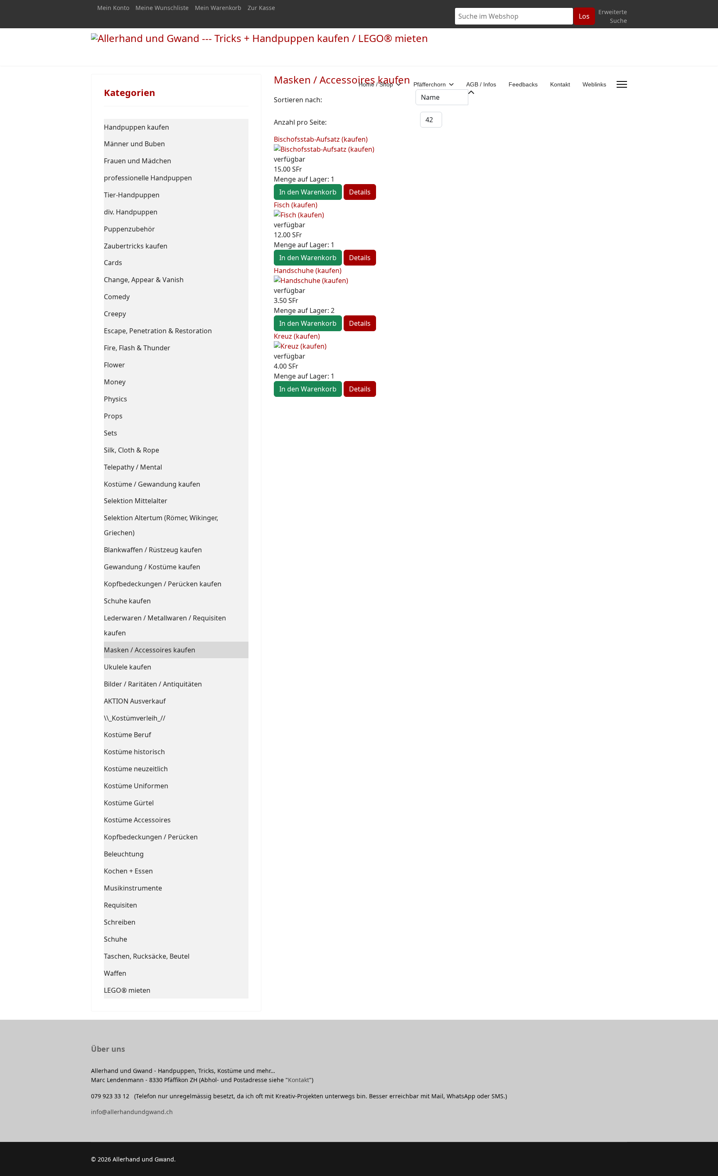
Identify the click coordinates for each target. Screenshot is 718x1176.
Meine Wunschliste (162, 8)
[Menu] (622, 84)
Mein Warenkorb (218, 8)
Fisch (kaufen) (295, 204)
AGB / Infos (481, 84)
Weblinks (594, 84)
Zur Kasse (261, 8)
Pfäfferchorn (429, 84)
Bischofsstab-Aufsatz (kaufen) (321, 139)
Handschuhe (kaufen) (308, 270)
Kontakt (560, 84)
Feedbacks (523, 84)
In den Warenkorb (308, 192)
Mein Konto (113, 8)
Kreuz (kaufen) (297, 336)
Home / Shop (376, 84)
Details (360, 192)
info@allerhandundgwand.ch (132, 1112)
